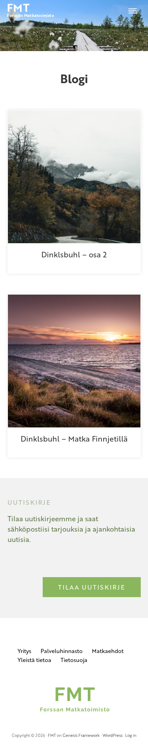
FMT (52, 735)
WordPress (113, 735)
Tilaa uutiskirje (91, 587)
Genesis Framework (81, 735)
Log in (130, 735)
